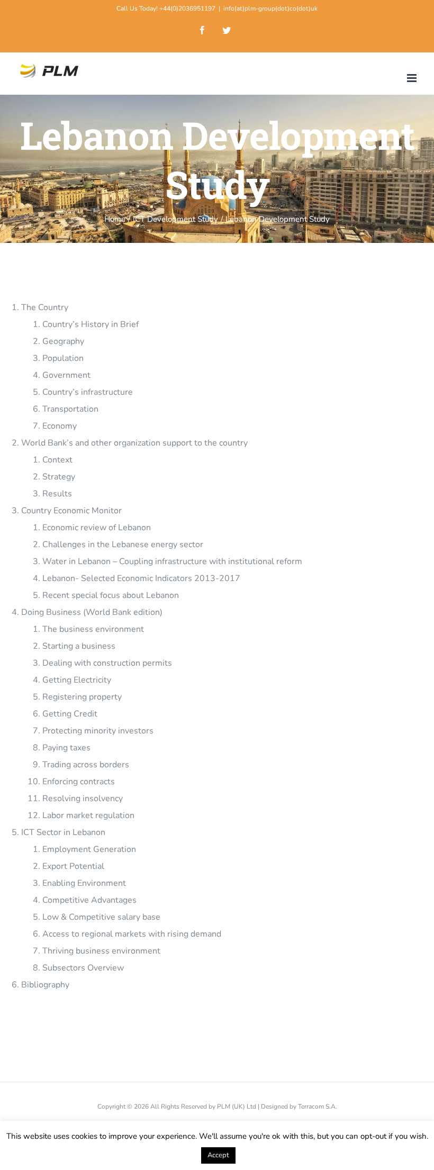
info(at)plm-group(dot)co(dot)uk (270, 8)
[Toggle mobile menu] (412, 78)
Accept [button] (218, 1155)
